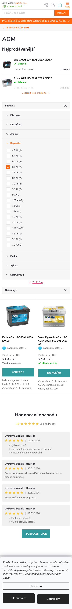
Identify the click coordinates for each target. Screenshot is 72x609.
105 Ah (17, 200)
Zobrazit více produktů (34, 93)
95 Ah (16, 189)
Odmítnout (19, 598)
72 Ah (16, 172)
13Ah (16, 211)
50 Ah (16, 161)
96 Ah (16, 239)
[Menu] (67, 4)
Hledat (61, 12)
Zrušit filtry (38, 282)
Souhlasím (53, 599)
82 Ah (16, 233)
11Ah (16, 206)
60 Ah (16, 167)
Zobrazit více (36, 534)
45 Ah (16, 150)
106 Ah (17, 228)
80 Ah (16, 178)
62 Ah (16, 156)
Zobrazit (18, 372)
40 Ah (16, 222)
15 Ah (16, 217)
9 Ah (16, 194)
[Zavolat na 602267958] (46, 5)
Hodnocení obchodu (36, 415)
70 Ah (16, 183)
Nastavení (36, 586)
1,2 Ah (16, 244)
